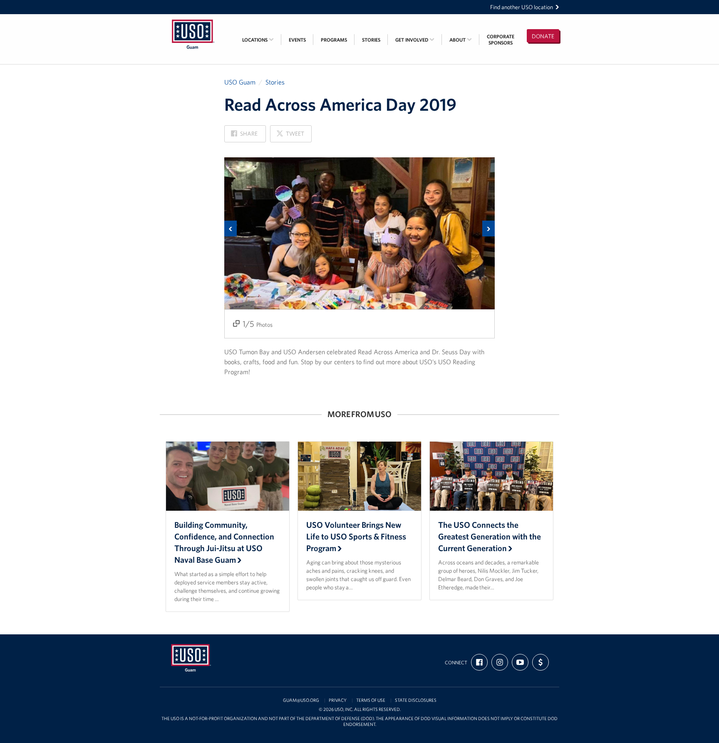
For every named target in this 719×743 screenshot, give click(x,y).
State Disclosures (415, 700)
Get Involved (412, 40)
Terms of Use (370, 700)
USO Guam (239, 82)
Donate (543, 36)
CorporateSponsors (500, 39)
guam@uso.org (301, 700)
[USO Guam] (193, 19)
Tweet (290, 135)
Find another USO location (521, 7)
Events (297, 40)
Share (244, 135)
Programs (334, 40)
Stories (371, 40)
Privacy (338, 700)
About (458, 40)
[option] (359, 248)
